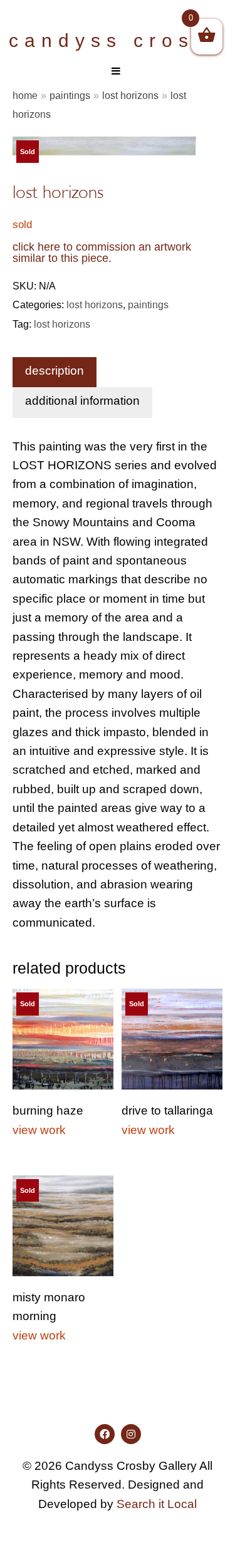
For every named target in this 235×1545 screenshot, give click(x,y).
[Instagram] (131, 1434)
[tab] (55, 372)
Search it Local (157, 1504)
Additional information (82, 400)
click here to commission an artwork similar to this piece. (102, 252)
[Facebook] (105, 1434)
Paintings (70, 95)
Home (25, 95)
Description (54, 370)
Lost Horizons (130, 95)
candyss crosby (118, 40)
